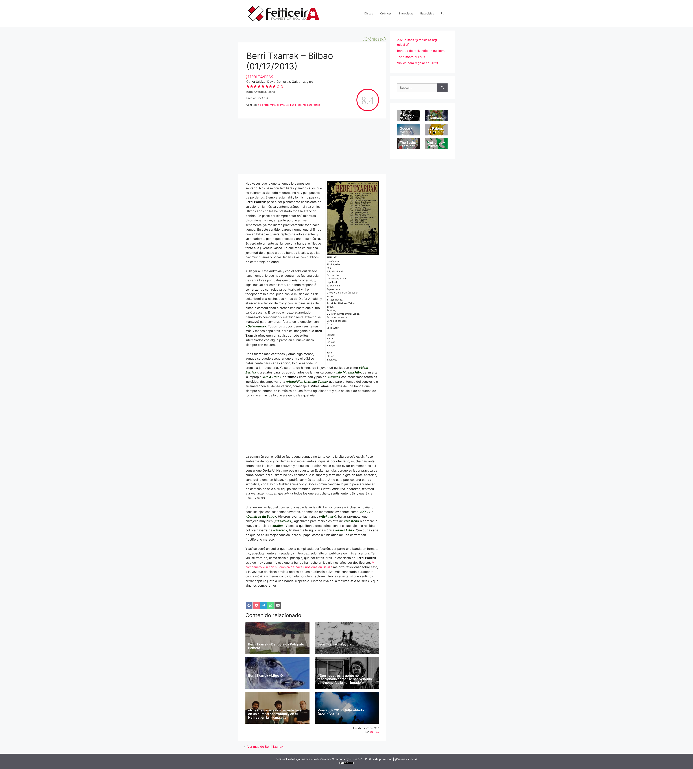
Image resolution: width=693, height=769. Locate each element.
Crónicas (386, 13)
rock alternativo (311, 104)
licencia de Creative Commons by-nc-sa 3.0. (334, 759)
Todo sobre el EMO (411, 57)
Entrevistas (406, 13)
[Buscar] (442, 87)
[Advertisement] (312, 147)
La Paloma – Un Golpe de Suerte (436, 132)
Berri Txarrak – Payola (334, 644)
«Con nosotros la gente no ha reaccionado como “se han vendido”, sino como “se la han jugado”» (346, 679)
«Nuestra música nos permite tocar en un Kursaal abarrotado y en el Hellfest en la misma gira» (275, 713)
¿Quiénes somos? (406, 759)
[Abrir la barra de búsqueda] (443, 13)
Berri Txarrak (260, 77)
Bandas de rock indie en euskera (421, 51)
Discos (368, 13)
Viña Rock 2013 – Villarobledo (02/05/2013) (341, 712)
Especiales (427, 13)
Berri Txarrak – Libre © (265, 675)
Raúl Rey (374, 731)
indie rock (263, 104)
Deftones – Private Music (436, 146)
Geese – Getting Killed (406, 132)
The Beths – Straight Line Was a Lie (408, 148)
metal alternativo (279, 104)
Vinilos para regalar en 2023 (417, 63)
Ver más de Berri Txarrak (265, 746)
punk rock (295, 104)
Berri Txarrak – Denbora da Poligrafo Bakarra (276, 646)
